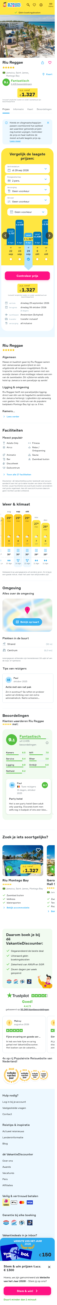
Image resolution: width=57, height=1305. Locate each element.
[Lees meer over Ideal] (22, 981)
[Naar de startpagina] (12, 5)
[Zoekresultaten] (28, 5)
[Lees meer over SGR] (16, 981)
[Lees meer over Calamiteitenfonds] (22, 1222)
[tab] (6, 109)
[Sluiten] (49, 1267)
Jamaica (10, 72)
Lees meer (15, 141)
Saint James (22, 72)
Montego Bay (13, 75)
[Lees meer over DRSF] (29, 981)
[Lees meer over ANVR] (9, 981)
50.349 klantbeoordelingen (35, 1009)
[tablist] (27, 109)
